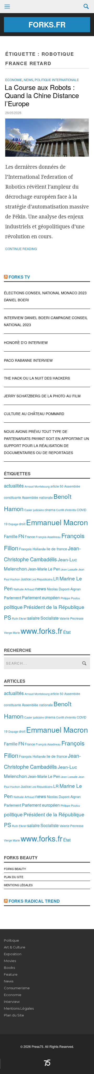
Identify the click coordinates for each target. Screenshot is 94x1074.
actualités (14, 485)
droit (22, 524)
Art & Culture (14, 947)
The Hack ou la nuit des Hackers (37, 378)
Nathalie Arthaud (24, 589)
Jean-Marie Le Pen (44, 569)
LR (56, 579)
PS (7, 617)
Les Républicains (42, 579)
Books (9, 967)
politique (13, 606)
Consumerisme (17, 988)
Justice (26, 578)
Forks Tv (19, 277)
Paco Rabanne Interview (28, 360)
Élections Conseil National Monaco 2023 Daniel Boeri (45, 296)
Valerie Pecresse (72, 618)
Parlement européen (41, 598)
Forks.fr (47, 24)
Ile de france (56, 548)
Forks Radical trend (34, 901)
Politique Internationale (57, 79)
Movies (10, 961)
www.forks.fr (41, 630)
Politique (11, 940)
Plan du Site (13, 877)
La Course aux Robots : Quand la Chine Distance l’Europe (42, 95)
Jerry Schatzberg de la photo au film (42, 395)
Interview (12, 1001)
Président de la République (54, 606)
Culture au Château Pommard (34, 413)
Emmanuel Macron (57, 522)
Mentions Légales (18, 885)
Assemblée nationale (37, 497)
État (66, 632)
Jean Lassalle (69, 569)
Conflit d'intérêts (66, 510)
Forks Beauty (15, 869)
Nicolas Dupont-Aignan (64, 588)
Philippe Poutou (70, 598)
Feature (10, 974)
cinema (50, 509)
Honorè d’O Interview (26, 342)
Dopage (13, 524)
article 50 (56, 486)
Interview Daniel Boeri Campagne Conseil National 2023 (46, 321)
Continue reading (21, 248)
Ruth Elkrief (19, 618)
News (28, 79)
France (30, 536)
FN (21, 536)
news (40, 588)
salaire (33, 618)
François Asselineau (48, 537)
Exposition (12, 954)
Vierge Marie (12, 633)
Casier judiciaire (34, 510)
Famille (10, 536)
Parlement (12, 597)
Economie (13, 79)
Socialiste (49, 618)
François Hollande (32, 548)
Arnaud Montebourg (37, 486)
